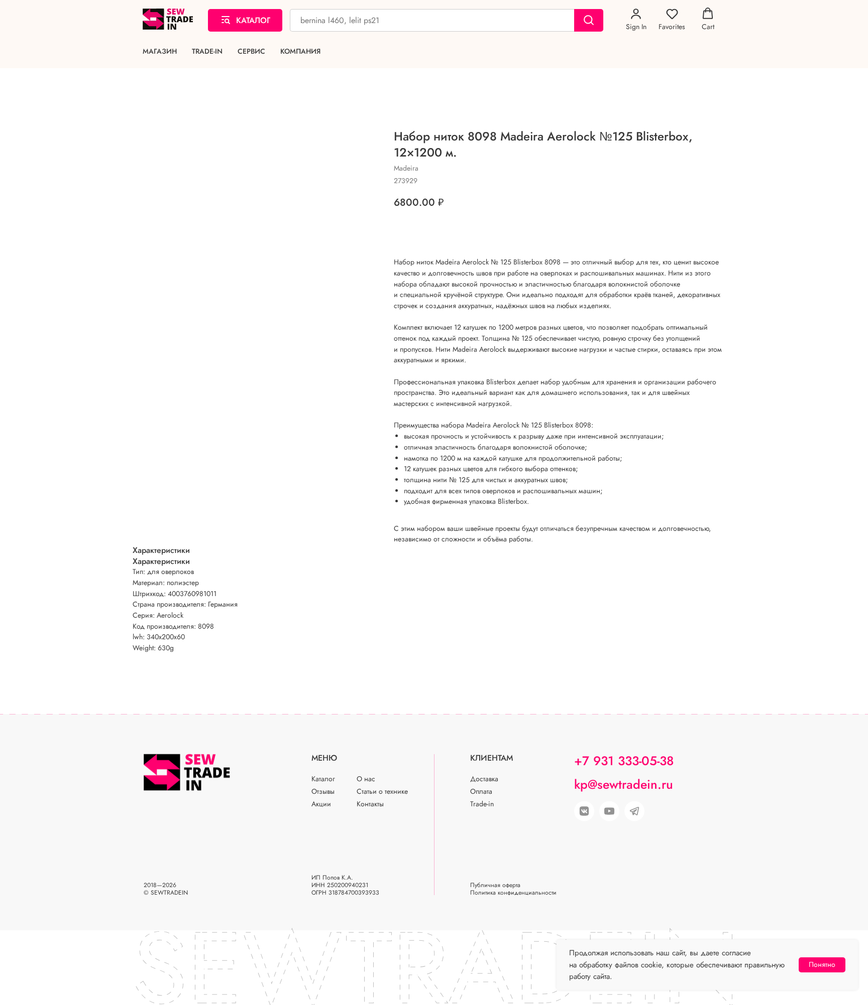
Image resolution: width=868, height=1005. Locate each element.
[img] (609, 811)
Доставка (484, 779)
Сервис (251, 51)
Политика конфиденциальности (513, 892)
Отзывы (323, 791)
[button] (636, 20)
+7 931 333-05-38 (624, 761)
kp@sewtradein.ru (623, 784)
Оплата (481, 791)
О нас (366, 779)
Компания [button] (300, 51)
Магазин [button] (160, 51)
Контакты (370, 804)
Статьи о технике (382, 791)
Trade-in (207, 51)
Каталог (323, 779)
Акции (321, 804)
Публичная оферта (495, 885)
